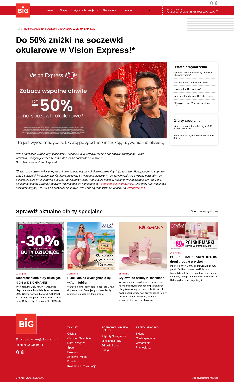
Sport (70, 347)
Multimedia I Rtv (111, 340)
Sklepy (63, 10)
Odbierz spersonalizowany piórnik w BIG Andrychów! (193, 73)
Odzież (71, 333)
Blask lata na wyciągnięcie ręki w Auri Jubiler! (194, 136)
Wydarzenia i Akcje (84, 10)
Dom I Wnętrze (76, 342)
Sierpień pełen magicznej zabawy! (192, 82)
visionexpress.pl (136, 188)
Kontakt (129, 10)
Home (50, 10)
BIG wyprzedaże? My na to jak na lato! (192, 104)
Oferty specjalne (146, 338)
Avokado (214, 378)
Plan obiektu (109, 10)
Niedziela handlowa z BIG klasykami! (193, 96)
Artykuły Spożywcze (114, 336)
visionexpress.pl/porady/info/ (115, 183)
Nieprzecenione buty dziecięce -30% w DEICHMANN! (193, 127)
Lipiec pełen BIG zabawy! (187, 89)
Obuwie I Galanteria (79, 338)
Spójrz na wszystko (202, 211)
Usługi (105, 350)
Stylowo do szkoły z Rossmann (141, 278)
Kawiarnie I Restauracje (81, 366)
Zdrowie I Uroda (111, 345)
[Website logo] (23, 10)
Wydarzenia (143, 342)
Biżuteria (72, 352)
